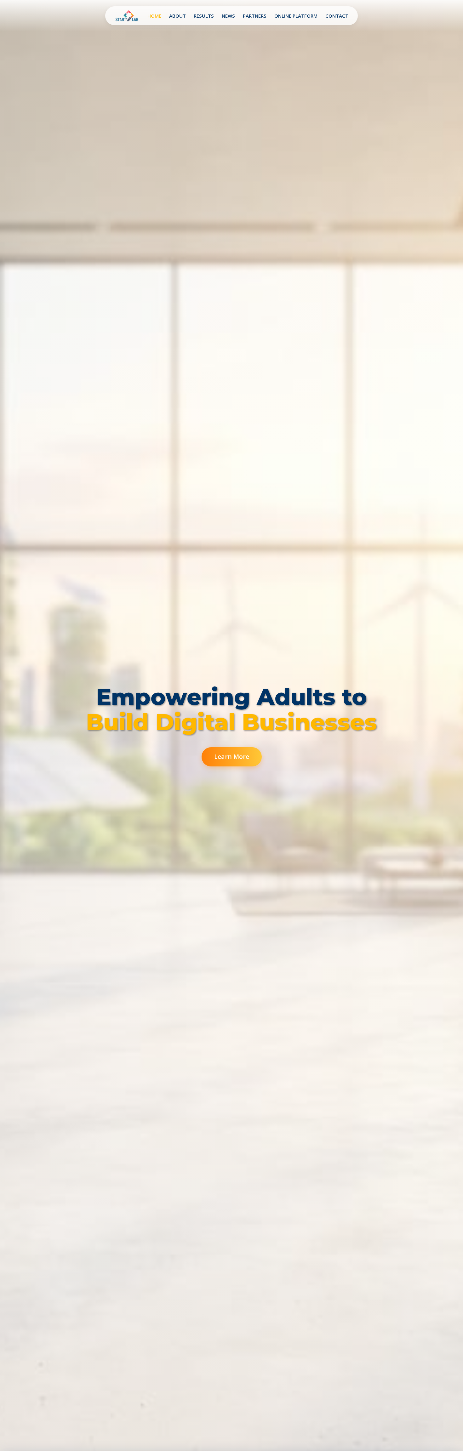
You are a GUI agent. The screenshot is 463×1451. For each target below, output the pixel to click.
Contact (336, 16)
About (177, 16)
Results (204, 16)
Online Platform (295, 16)
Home (154, 16)
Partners (254, 16)
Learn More (231, 756)
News (228, 16)
